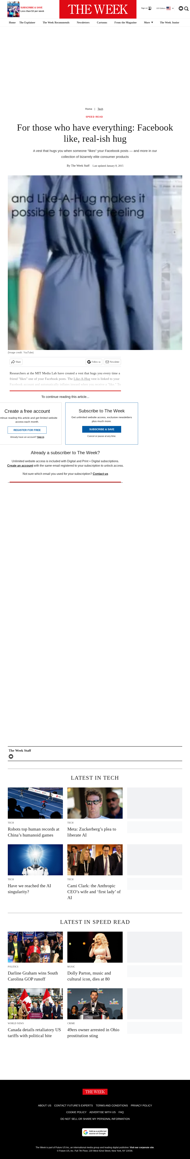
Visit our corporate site (142, 1147)
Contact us (100, 473)
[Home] (12, 22)
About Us (44, 1105)
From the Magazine (125, 22)
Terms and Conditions (112, 1105)
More (147, 22)
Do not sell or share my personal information (95, 1118)
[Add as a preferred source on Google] (95, 1132)
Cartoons (102, 22)
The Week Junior (169, 22)
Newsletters (83, 22)
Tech (100, 108)
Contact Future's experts (73, 1105)
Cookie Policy (76, 1112)
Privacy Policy (141, 1105)
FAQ (121, 1112)
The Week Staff (80, 165)
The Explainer (27, 22)
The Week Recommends (56, 22)
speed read (94, 117)
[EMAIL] (12, 756)
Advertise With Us (102, 1112)
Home (88, 108)
